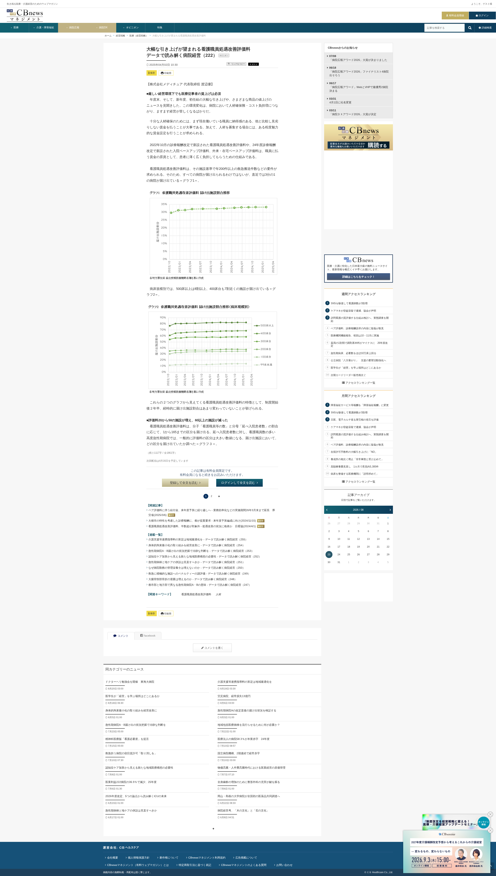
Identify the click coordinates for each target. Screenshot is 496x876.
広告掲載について (246, 857)
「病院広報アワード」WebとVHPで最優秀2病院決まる (358, 87)
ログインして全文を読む (238, 482)
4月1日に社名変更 (340, 100)
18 (348, 546)
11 (348, 539)
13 (368, 539)
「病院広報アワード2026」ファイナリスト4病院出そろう (359, 71)
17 (339, 546)
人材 (218, 594)
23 (329, 554)
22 (388, 546)
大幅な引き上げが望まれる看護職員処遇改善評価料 (179, 35)
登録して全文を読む (184, 482)
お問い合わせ (284, 864)
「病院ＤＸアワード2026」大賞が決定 (352, 112)
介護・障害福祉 (45, 27)
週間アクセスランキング (359, 294)
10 (339, 539)
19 (358, 546)
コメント (123, 635)
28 (348, 523)
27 (339, 523)
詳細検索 (487, 27)
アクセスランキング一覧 (360, 382)
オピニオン (132, 27)
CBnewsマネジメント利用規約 (207, 857)
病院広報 (73, 27)
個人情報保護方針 (139, 857)
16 (329, 546)
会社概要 (112, 857)
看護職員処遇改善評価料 (196, 594)
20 (368, 546)
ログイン (484, 15)
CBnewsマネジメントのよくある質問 (243, 864)
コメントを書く (213, 647)
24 (339, 554)
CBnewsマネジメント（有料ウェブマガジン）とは (138, 864)
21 (378, 546)
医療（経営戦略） (138, 35)
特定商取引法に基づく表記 (195, 864)
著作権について (168, 857)
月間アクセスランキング (359, 395)
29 (358, 523)
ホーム (108, 35)
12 (358, 539)
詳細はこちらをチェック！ (358, 276)
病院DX (103, 27)
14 (378, 539)
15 (388, 539)
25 (348, 554)
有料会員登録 (456, 15)
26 (329, 523)
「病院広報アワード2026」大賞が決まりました (358, 57)
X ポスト (253, 64)
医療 (16, 27)
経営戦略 (120, 35)
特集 (159, 27)
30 (368, 523)
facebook (149, 635)
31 (378, 523)
